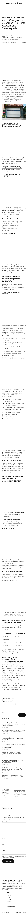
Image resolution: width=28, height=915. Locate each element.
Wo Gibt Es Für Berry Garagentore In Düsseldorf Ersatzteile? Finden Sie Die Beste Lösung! (7, 793)
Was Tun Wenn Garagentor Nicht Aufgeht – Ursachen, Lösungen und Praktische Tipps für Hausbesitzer (12, 769)
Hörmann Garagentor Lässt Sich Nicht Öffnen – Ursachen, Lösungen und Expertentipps (13, 731)
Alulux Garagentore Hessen (8, 698)
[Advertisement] (14, 64)
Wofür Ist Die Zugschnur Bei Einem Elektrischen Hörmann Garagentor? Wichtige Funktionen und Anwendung (20, 793)
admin (24, 42)
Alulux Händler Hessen (7, 701)
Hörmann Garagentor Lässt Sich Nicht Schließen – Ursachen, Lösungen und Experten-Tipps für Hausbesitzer (14, 724)
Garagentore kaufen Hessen (9, 704)
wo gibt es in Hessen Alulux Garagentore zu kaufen (13, 92)
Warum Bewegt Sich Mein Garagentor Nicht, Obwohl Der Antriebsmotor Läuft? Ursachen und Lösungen (12, 168)
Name (3, 838)
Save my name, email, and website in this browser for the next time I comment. (14, 857)
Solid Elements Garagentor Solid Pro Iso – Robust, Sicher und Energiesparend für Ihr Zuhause (12, 754)
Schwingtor (6, 636)
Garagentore (5, 80)
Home (3, 36)
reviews (10, 42)
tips (14, 42)
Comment (4, 821)
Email (3, 844)
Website (3, 850)
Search (3, 712)
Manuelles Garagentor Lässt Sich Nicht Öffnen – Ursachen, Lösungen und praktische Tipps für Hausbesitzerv (13, 746)
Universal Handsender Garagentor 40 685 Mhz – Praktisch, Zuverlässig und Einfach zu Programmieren (12, 761)
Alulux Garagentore (7, 207)
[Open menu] (14, 6)
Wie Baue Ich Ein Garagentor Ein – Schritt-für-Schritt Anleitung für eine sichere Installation (13, 776)
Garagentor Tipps (14, 3)
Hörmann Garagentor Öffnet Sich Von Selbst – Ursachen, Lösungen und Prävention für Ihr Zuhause (13, 738)
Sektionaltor (6, 639)
